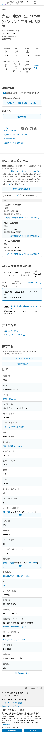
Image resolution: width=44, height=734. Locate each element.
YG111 (6, 585)
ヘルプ (9, 184)
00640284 (33, 562)
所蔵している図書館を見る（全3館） (22, 102)
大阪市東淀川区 (9, 398)
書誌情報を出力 (11, 138)
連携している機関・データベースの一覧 (24, 171)
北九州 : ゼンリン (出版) (12, 445)
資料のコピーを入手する (10, 706)
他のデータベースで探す (15, 143)
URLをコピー (14, 130)
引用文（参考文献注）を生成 (16, 134)
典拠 (20, 515)
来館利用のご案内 (32, 283)
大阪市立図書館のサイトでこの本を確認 (23, 236)
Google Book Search (14, 334)
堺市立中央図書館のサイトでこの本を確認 (22, 254)
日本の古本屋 (10, 331)
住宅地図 (6, 511)
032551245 (30, 511)
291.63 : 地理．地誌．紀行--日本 (16, 576)
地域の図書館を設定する (21, 189)
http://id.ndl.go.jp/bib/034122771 (17, 639)
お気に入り (7, 130)
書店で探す (22, 117)
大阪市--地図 (8, 562)
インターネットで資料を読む (12, 703)
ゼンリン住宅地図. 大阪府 (13, 427)
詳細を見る (36, 66)
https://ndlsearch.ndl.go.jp (14, 626)
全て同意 (33, 730)
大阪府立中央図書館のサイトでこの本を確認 (21, 218)
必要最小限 (12, 730)
